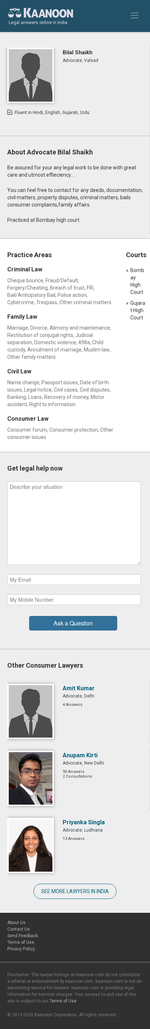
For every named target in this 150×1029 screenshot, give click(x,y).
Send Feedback (22, 935)
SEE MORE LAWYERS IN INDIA (75, 891)
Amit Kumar (79, 688)
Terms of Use (20, 942)
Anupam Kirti (80, 755)
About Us (16, 922)
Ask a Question (73, 623)
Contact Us (18, 929)
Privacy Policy (21, 948)
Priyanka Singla (84, 822)
